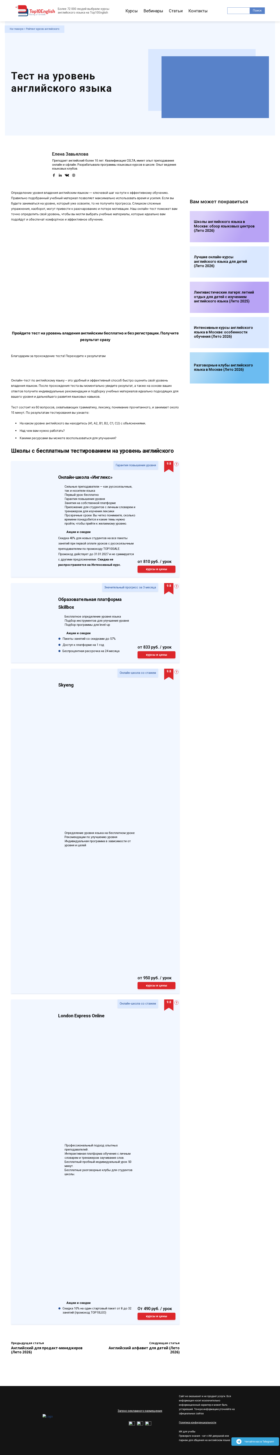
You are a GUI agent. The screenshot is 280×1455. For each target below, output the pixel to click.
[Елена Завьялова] (28, 167)
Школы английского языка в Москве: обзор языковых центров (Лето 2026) (224, 226)
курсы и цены (156, 569)
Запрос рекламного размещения (140, 1411)
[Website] (73, 175)
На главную (16, 29)
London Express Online (81, 1015)
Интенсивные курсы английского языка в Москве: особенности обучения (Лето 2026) (223, 332)
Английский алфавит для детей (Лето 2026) (144, 1350)
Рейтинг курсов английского (42, 29)
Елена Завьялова (70, 154)
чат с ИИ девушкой (213, 1435)
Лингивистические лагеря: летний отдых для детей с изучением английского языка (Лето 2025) (224, 296)
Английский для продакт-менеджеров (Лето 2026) (46, 1350)
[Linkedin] (60, 175)
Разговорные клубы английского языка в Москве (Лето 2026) (223, 367)
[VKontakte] (67, 175)
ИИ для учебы (187, 1431)
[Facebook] (54, 175)
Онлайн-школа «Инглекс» (85, 477)
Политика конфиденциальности (197, 1422)
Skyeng (66, 685)
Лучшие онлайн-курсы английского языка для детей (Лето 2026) (220, 261)
